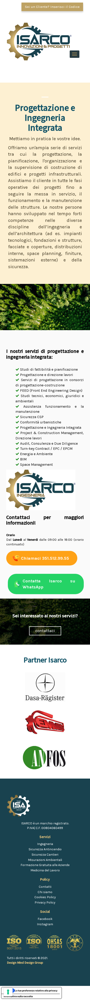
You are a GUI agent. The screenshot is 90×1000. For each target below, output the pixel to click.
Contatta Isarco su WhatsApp (49, 584)
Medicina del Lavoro (45, 870)
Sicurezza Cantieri (45, 855)
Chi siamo (45, 892)
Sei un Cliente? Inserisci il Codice (52, 7)
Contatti (45, 887)
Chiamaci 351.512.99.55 (45, 558)
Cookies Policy (45, 897)
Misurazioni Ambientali (45, 860)
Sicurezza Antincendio (45, 849)
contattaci (45, 630)
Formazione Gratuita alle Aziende (45, 865)
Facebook (45, 919)
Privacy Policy (45, 902)
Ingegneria (45, 844)
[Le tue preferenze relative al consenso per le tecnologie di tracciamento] (8, 992)
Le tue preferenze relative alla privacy (36, 990)
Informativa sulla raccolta (18, 996)
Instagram (45, 924)
